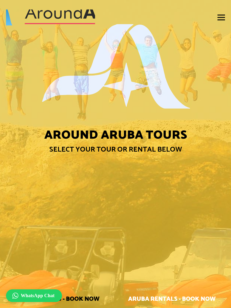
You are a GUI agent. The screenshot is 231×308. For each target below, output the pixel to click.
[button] (34, 295)
